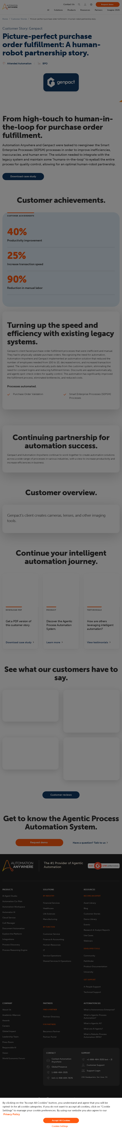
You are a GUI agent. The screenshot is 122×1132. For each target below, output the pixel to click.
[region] (61, 1115)
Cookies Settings (60, 1126)
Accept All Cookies (61, 1120)
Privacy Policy (11, 1114)
